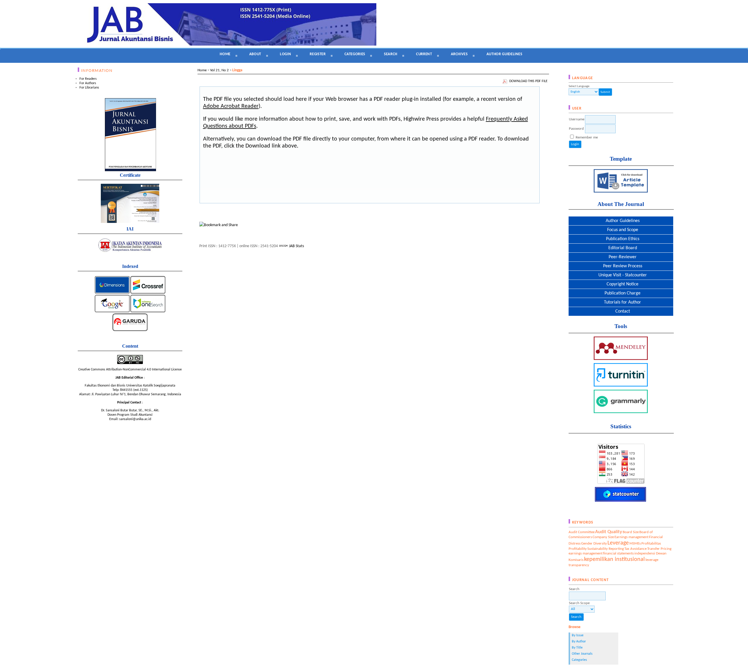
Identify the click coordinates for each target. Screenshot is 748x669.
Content (130, 346)
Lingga (237, 70)
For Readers (88, 79)
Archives (459, 54)
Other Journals (582, 654)
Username (576, 119)
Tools (620, 326)
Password (576, 129)
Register (317, 54)
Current (424, 54)
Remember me (587, 137)
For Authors (87, 83)
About (255, 54)
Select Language (579, 86)
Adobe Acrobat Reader (231, 106)
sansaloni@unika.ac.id (135, 419)
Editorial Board (621, 248)
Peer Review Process (621, 266)
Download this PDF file (528, 81)
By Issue (577, 635)
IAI (130, 228)
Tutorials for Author (620, 302)
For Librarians (89, 87)
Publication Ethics (620, 239)
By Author (579, 641)
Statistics (620, 426)
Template (621, 159)
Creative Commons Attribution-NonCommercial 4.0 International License (130, 369)
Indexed (130, 266)
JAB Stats (296, 246)
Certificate (130, 175)
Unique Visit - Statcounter (621, 275)
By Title (577, 647)
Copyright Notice (620, 284)
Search (390, 54)
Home (225, 54)
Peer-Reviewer (621, 257)
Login (285, 54)
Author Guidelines (621, 221)
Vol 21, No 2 (219, 70)
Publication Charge (620, 293)
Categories (579, 660)
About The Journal (621, 204)
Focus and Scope (621, 230)
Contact (621, 311)
